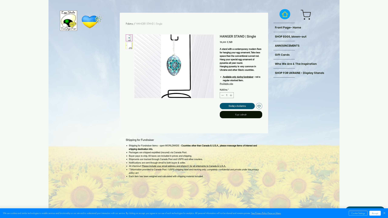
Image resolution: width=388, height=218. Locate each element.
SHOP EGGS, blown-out (285, 36)
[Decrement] (222, 95)
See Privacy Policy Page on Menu (266, 213)
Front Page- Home (285, 27)
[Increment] (231, 95)
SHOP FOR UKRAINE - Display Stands (285, 73)
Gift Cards (282, 55)
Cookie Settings (358, 213)
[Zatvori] (384, 213)
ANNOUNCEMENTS (285, 46)
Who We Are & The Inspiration (285, 64)
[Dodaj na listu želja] (259, 106)
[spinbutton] (226, 95)
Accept (375, 213)
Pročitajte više (226, 84)
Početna (129, 23)
